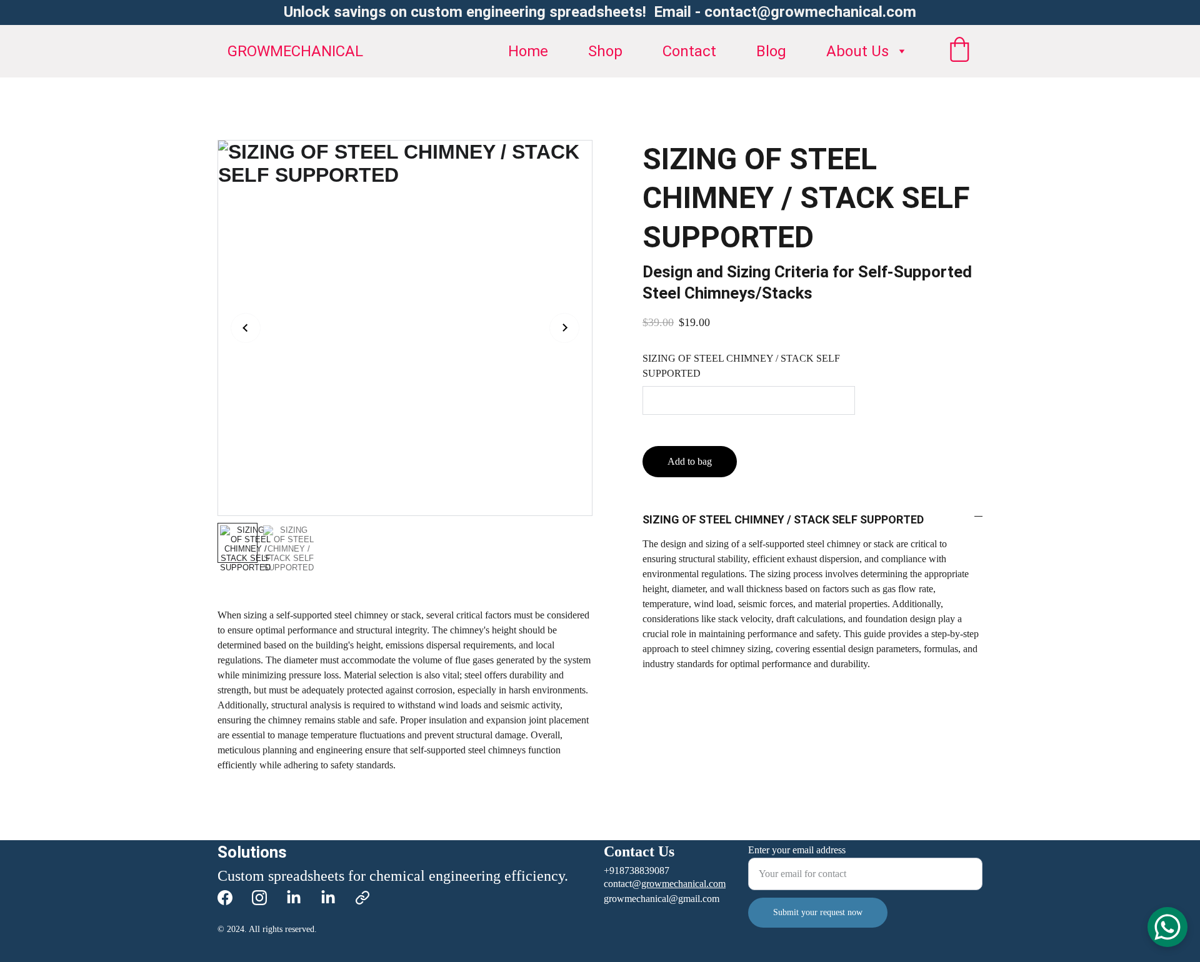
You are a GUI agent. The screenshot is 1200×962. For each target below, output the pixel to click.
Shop (605, 51)
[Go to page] (362, 897)
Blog (771, 51)
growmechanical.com (683, 883)
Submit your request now (817, 912)
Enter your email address (797, 850)
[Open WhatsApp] (1168, 927)
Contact (689, 51)
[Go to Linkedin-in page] (293, 897)
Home (528, 51)
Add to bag (690, 461)
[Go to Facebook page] (225, 897)
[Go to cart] (959, 51)
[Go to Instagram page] (259, 897)
